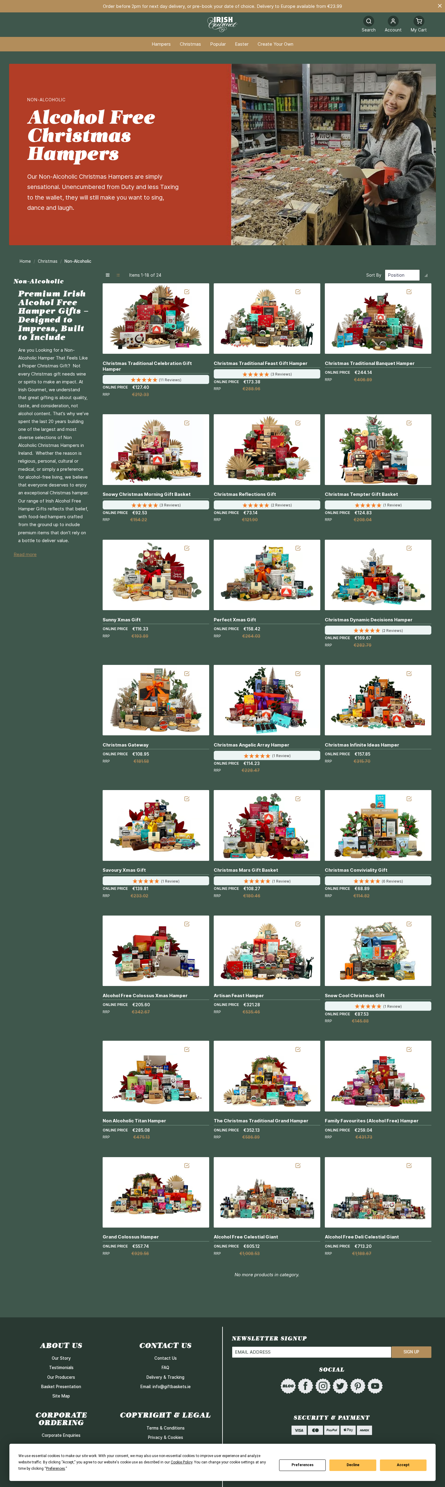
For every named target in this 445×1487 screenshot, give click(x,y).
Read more (25, 555)
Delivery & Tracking (165, 1377)
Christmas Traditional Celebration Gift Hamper (147, 366)
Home (26, 261)
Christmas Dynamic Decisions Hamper (369, 620)
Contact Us (165, 1358)
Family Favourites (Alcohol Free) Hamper (372, 1121)
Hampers (161, 44)
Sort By (373, 275)
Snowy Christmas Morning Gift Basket (147, 494)
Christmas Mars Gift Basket (246, 870)
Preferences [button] (55, 1468)
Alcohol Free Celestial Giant (246, 1237)
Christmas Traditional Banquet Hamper (370, 363)
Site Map (61, 1396)
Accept (403, 1465)
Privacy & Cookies (165, 1437)
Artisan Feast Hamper (239, 995)
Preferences (303, 1465)
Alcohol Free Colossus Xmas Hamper (145, 995)
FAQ (165, 1367)
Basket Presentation (61, 1386)
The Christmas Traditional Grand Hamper (261, 1121)
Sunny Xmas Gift (122, 620)
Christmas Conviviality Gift (356, 870)
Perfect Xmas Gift (235, 620)
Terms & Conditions (166, 1428)
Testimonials (61, 1367)
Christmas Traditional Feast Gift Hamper (261, 363)
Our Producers (61, 1377)
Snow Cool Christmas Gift (355, 995)
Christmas (190, 44)
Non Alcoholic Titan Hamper (134, 1121)
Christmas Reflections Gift (245, 494)
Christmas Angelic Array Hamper (251, 745)
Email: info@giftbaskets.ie (165, 1386)
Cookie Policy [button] (181, 1462)
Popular (218, 44)
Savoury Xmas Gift (124, 870)
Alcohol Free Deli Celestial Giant (362, 1237)
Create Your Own (275, 44)
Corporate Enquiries (61, 1435)
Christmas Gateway (126, 745)
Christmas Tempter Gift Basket (361, 494)
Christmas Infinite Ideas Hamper (362, 745)
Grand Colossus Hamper (131, 1237)
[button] (393, 24)
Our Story (61, 1358)
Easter (242, 44)
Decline (353, 1465)
